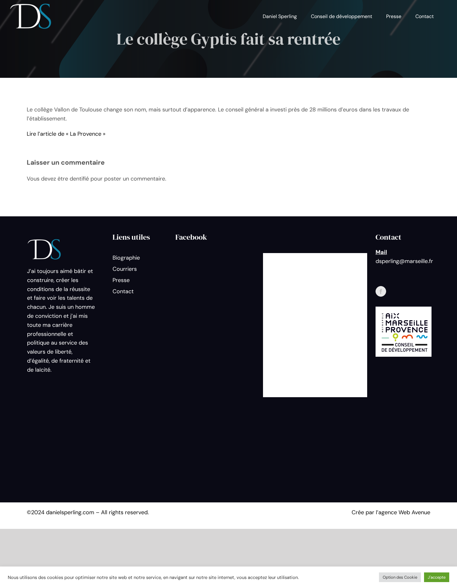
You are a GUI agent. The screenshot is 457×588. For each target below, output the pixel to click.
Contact (123, 291)
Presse (121, 280)
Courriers (125, 269)
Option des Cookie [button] (400, 577)
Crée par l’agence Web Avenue (391, 512)
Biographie (126, 257)
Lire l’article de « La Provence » (66, 134)
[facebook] (381, 291)
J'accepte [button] (436, 577)
